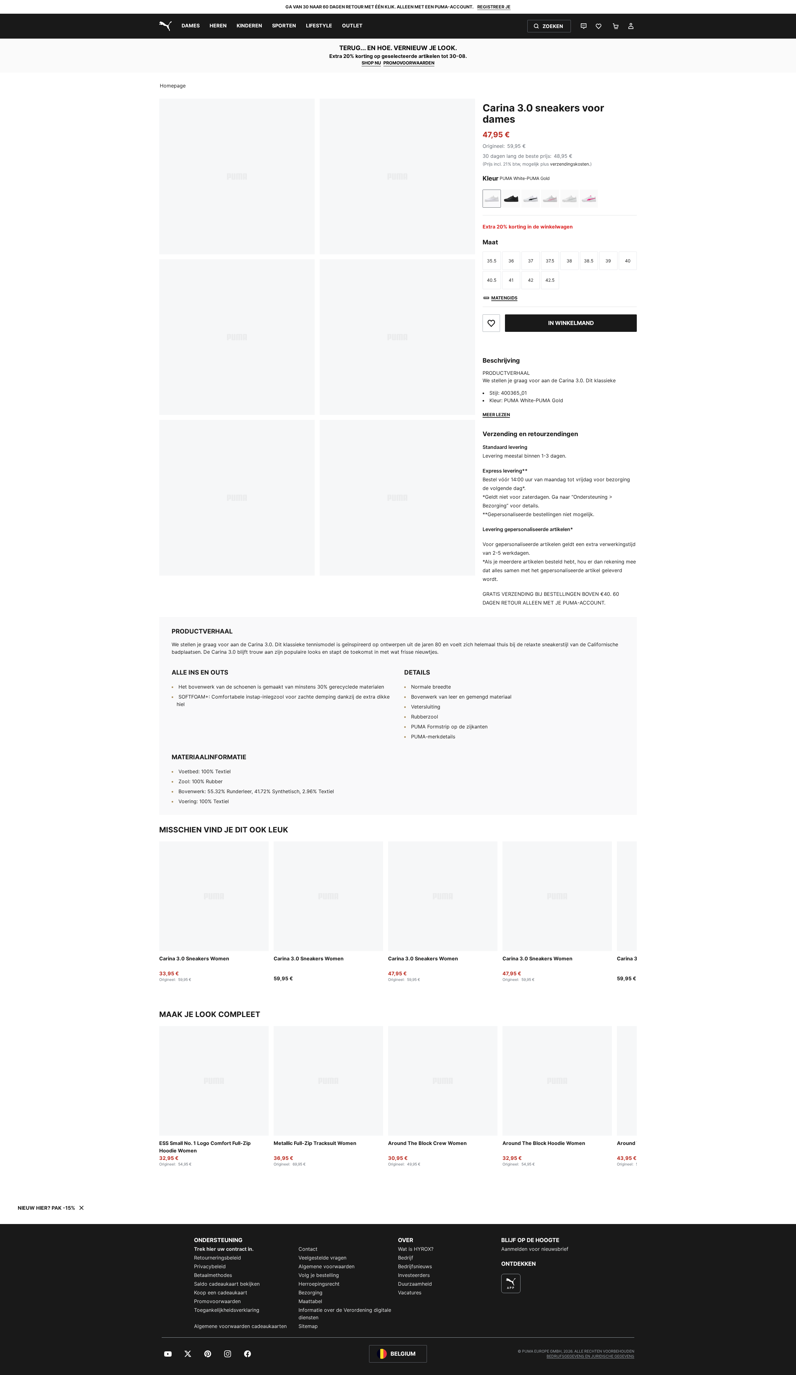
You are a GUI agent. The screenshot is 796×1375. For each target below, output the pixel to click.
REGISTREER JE (494, 6)
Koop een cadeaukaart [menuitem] (220, 1292)
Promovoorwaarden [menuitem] (217, 1301)
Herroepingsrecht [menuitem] (319, 1284)
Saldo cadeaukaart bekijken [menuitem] (227, 1284)
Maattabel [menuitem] (310, 1301)
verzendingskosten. (570, 164)
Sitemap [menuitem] (308, 1326)
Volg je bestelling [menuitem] (318, 1275)
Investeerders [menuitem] (414, 1275)
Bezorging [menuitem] (310, 1292)
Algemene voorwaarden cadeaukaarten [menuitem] (240, 1326)
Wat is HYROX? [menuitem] (415, 1249)
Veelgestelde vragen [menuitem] (322, 1258)
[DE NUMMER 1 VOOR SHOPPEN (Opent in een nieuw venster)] (511, 1283)
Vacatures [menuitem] (409, 1292)
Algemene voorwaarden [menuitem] (326, 1266)
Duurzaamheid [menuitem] (415, 1284)
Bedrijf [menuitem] (405, 1258)
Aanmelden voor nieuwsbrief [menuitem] (534, 1249)
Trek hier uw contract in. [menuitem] (224, 1249)
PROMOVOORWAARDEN (408, 62)
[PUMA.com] (164, 26)
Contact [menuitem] (307, 1249)
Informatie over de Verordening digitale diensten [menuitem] (344, 1314)
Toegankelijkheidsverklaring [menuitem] (226, 1310)
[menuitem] (191, 26)
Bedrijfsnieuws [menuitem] (415, 1266)
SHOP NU (371, 62)
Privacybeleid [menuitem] (210, 1266)
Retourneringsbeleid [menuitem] (217, 1258)
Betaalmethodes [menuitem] (213, 1275)
